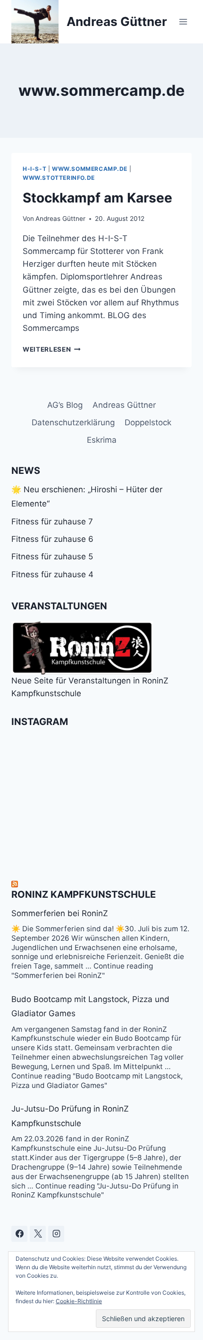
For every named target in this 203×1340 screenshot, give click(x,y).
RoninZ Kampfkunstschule (83, 894)
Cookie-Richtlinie (79, 1301)
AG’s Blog (65, 405)
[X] (38, 1234)
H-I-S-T (34, 168)
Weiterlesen (52, 349)
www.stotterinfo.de (59, 177)
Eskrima (102, 440)
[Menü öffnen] (183, 21)
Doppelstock (148, 422)
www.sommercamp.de (89, 168)
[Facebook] (19, 1234)
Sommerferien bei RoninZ (59, 913)
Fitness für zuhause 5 (52, 556)
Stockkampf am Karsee (97, 198)
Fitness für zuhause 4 (52, 574)
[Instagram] (56, 1234)
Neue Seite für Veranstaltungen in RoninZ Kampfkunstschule (90, 687)
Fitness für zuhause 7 (52, 521)
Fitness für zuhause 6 (52, 539)
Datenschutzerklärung (73, 422)
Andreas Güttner (60, 218)
